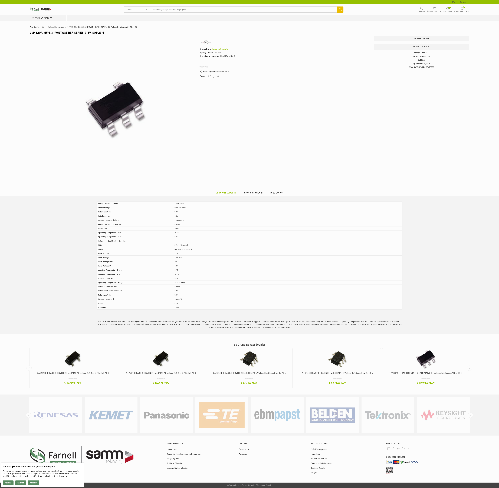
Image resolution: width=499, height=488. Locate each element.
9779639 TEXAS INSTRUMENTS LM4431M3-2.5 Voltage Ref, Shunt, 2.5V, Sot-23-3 (72, 373)
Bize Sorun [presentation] (276, 193)
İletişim (314, 473)
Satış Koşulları (173, 458)
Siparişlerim (244, 449)
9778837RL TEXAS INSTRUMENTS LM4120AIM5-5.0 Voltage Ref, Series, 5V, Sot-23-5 (337, 373)
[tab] (226, 193)
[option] (73, 368)
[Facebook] (394, 449)
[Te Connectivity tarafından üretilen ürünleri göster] (166, 415)
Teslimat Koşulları (318, 468)
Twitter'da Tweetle (209, 76)
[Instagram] (389, 449)
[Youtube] (408, 449)
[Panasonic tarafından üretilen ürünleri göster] (111, 415)
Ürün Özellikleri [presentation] (226, 193)
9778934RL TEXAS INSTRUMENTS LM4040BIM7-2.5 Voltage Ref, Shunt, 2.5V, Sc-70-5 (161, 373)
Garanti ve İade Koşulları (321, 463)
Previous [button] (29, 368)
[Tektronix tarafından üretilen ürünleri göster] (332, 415)
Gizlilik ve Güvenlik (174, 463)
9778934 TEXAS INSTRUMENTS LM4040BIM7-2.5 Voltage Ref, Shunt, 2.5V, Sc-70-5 (249, 373)
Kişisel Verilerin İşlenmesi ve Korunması (184, 454)
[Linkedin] (403, 449)
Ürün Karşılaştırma (434, 11)
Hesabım (421, 11)
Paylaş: (202, 76)
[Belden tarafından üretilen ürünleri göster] (277, 415)
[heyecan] (398, 449)
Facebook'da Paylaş (213, 76)
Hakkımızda (171, 449)
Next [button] (469, 368)
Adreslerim (243, 454)
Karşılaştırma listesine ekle (216, 72)
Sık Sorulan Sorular (319, 458)
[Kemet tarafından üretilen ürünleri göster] (56, 415)
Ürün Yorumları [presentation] (253, 193)
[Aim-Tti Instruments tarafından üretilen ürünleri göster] (443, 415)
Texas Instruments (220, 49)
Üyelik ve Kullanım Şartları (177, 468)
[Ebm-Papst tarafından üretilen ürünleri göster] (222, 415)
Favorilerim (315, 454)
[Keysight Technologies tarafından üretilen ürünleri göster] (388, 415)
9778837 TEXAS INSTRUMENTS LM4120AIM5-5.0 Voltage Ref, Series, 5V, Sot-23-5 (425, 373)
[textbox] (243, 9)
